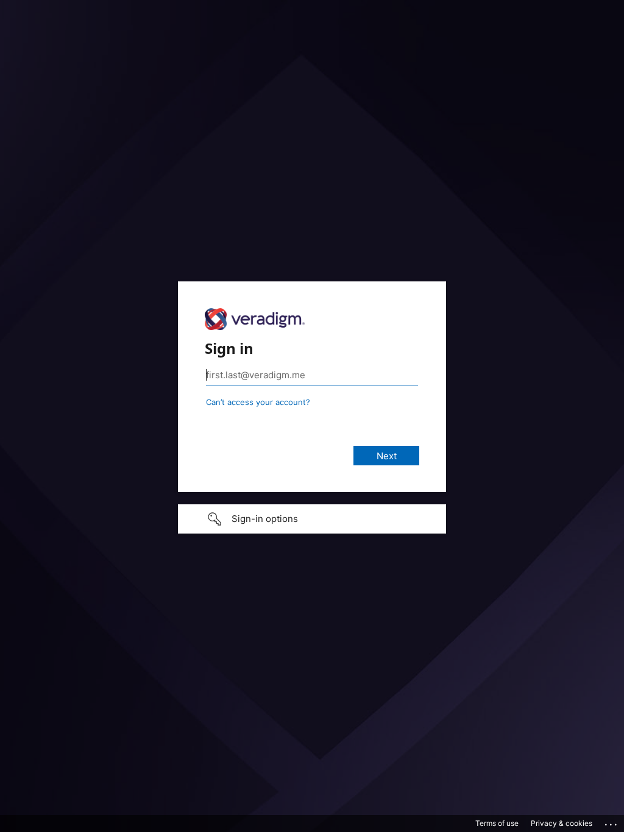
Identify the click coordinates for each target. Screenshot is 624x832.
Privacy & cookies (561, 823)
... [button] (611, 822)
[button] (312, 519)
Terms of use (497, 823)
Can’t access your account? (258, 402)
